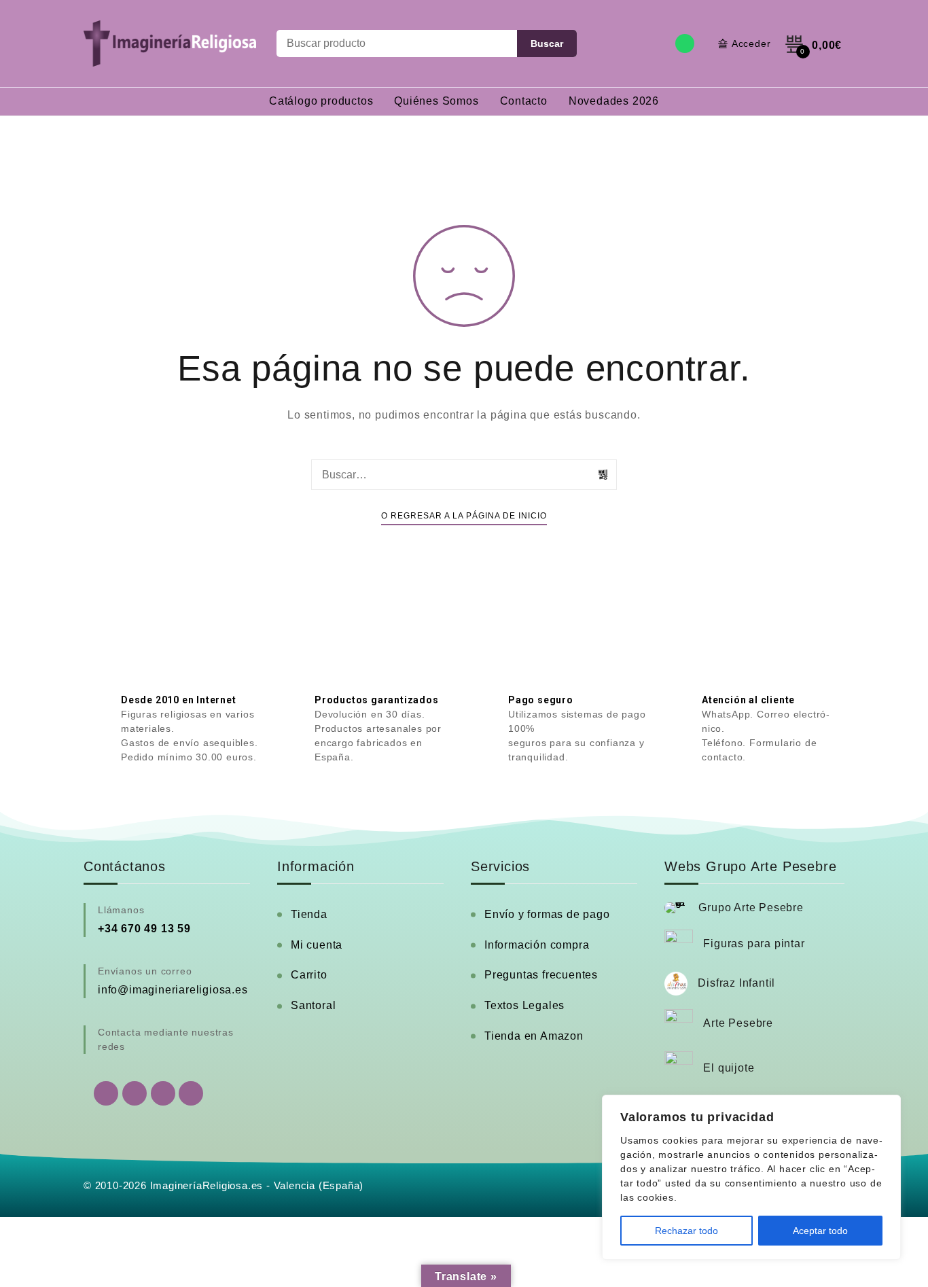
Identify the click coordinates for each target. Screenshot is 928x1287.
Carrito (309, 975)
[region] (751, 1177)
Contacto (524, 101)
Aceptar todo (820, 1230)
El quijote (728, 1068)
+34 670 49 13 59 (144, 928)
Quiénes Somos (436, 101)
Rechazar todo (686, 1230)
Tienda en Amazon (534, 1036)
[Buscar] (603, 474)
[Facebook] (134, 1093)
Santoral (313, 1005)
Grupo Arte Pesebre (750, 907)
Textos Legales (524, 1005)
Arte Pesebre (738, 1023)
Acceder (751, 43)
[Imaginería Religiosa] (170, 43)
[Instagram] (163, 1093)
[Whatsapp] (684, 43)
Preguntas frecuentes (541, 975)
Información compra (536, 945)
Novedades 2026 (614, 101)
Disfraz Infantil (736, 983)
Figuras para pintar (753, 943)
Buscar (547, 43)
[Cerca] (886, 1106)
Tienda (309, 914)
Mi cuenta (316, 945)
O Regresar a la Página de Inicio (464, 516)
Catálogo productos (321, 101)
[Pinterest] (191, 1093)
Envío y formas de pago (547, 914)
